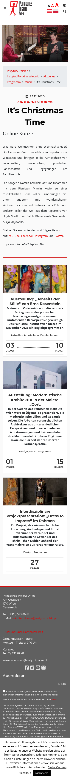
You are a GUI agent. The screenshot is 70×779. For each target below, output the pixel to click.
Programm (45, 101)
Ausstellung (31, 335)
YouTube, (14, 236)
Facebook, (28, 236)
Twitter (58, 236)
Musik (34, 101)
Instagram (42, 236)
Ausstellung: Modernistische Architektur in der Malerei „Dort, (35, 400)
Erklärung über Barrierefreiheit (23, 632)
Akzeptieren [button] (41, 773)
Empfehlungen (49, 335)
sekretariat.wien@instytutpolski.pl (34, 618)
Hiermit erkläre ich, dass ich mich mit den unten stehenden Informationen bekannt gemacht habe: (30, 693)
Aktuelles (23, 101)
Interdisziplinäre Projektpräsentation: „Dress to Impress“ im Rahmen (35, 516)
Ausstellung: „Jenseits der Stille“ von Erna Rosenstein (35, 301)
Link (53, 699)
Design (23, 451)
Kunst (33, 451)
